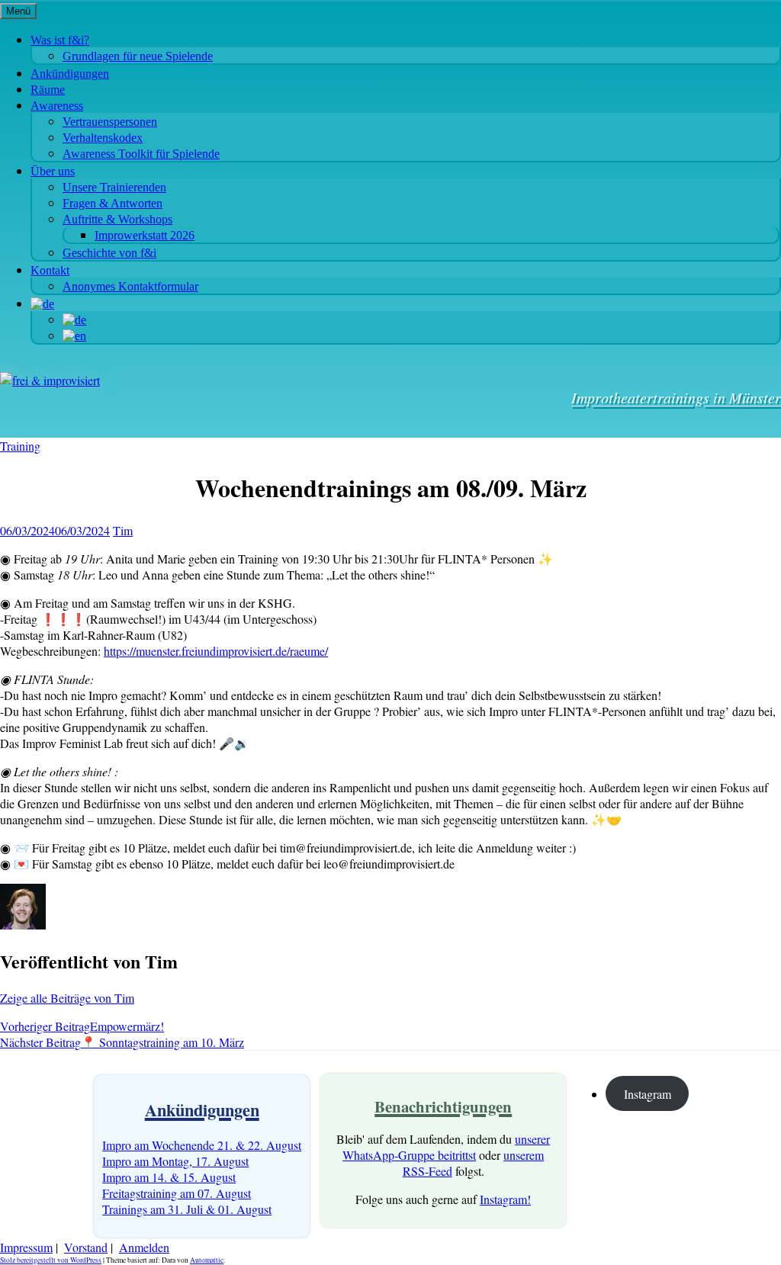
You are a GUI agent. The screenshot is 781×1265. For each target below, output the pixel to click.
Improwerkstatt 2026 (144, 235)
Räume (48, 89)
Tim (123, 530)
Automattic (206, 1260)
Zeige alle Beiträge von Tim (67, 998)
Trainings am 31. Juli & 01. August (187, 1209)
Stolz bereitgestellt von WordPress (50, 1260)
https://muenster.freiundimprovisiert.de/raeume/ (216, 651)
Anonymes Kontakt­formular (130, 286)
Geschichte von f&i (109, 252)
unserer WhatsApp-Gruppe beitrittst (446, 1147)
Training (20, 446)
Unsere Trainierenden (114, 187)
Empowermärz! (82, 1026)
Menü (18, 11)
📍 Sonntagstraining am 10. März (122, 1042)
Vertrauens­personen (110, 121)
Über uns (53, 171)
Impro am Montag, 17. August (175, 1161)
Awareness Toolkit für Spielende (141, 153)
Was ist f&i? (60, 40)
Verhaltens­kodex (103, 137)
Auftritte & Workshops (117, 219)
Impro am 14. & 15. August (169, 1177)
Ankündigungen (70, 73)
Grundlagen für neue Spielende (138, 56)
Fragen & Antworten (112, 203)
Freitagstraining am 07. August (176, 1193)
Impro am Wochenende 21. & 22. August (201, 1145)
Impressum (26, 1247)
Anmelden (144, 1247)
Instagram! (505, 1199)
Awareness (57, 105)
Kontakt (50, 270)
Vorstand (86, 1247)
